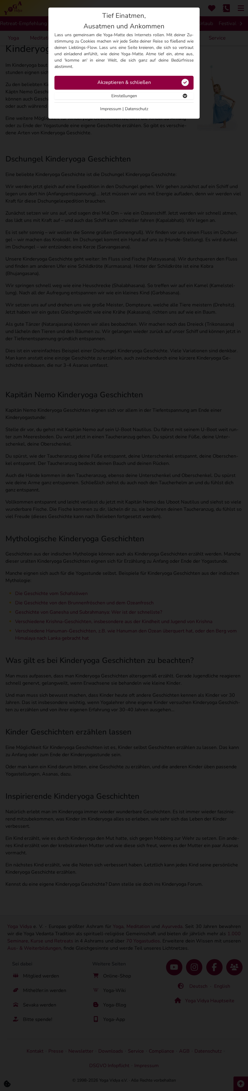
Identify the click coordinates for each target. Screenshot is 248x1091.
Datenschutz (136, 109)
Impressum (110, 109)
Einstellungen (124, 96)
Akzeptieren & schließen (124, 82)
